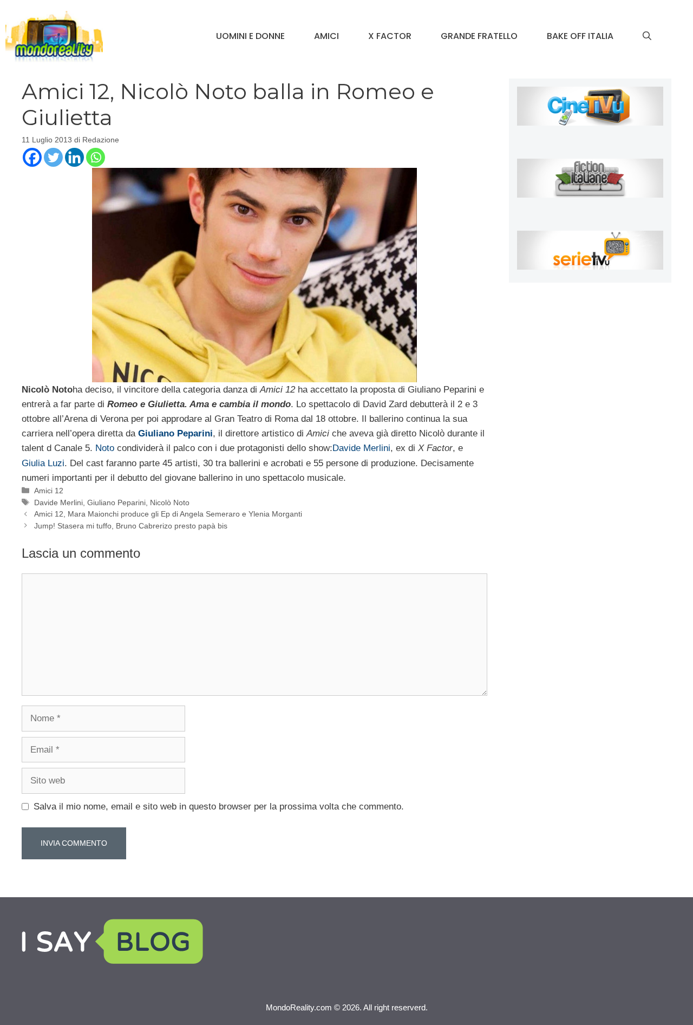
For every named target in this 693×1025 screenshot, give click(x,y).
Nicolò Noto (169, 502)
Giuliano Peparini (116, 502)
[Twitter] (53, 157)
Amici (326, 36)
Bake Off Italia (580, 36)
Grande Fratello (479, 36)
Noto (104, 448)
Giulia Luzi (43, 463)
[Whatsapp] (95, 157)
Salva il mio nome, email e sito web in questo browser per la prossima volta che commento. (219, 806)
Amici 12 (48, 490)
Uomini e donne (250, 36)
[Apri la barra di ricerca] (647, 36)
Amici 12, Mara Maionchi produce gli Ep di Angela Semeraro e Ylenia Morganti (168, 514)
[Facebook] (32, 157)
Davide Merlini (361, 448)
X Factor (389, 36)
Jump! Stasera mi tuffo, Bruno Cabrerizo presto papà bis (130, 525)
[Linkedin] (74, 157)
